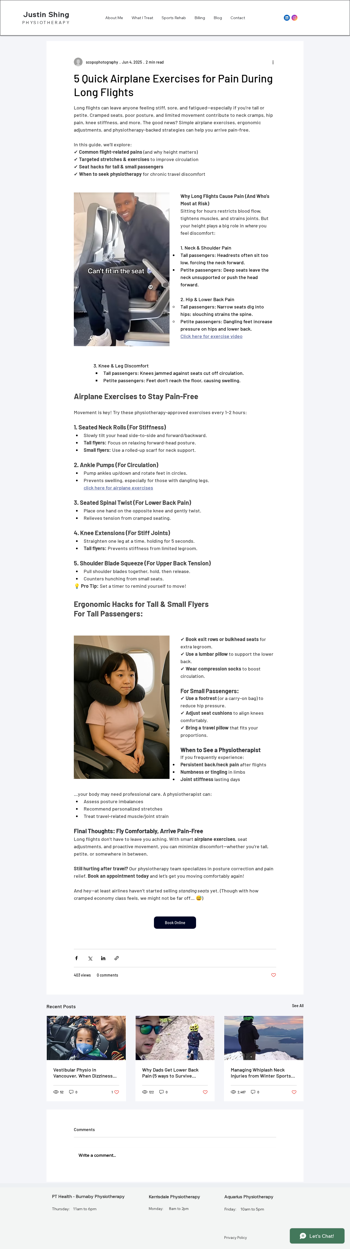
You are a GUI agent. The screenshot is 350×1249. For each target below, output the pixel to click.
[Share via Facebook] (76, 958)
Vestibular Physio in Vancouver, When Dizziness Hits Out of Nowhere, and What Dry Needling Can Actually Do (83, 1073)
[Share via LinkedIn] (103, 958)
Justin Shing (46, 14)
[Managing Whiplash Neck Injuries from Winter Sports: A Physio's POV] (263, 1038)
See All (298, 1005)
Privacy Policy (235, 1237)
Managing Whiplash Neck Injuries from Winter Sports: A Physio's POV (262, 1073)
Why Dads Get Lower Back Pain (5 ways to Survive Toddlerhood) (170, 1073)
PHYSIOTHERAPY (46, 22)
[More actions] (273, 62)
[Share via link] (116, 958)
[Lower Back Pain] (175, 1038)
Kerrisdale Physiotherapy (174, 1196)
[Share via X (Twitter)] (89, 958)
